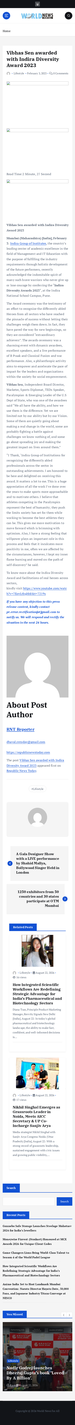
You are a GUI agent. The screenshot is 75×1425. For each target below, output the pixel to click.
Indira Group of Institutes (28, 243)
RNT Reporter (20, 729)
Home (7, 31)
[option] (37, 1356)
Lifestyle (19, 73)
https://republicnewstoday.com (28, 752)
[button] (64, 1315)
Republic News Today (21, 771)
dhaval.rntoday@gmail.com (26, 742)
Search (11, 1188)
